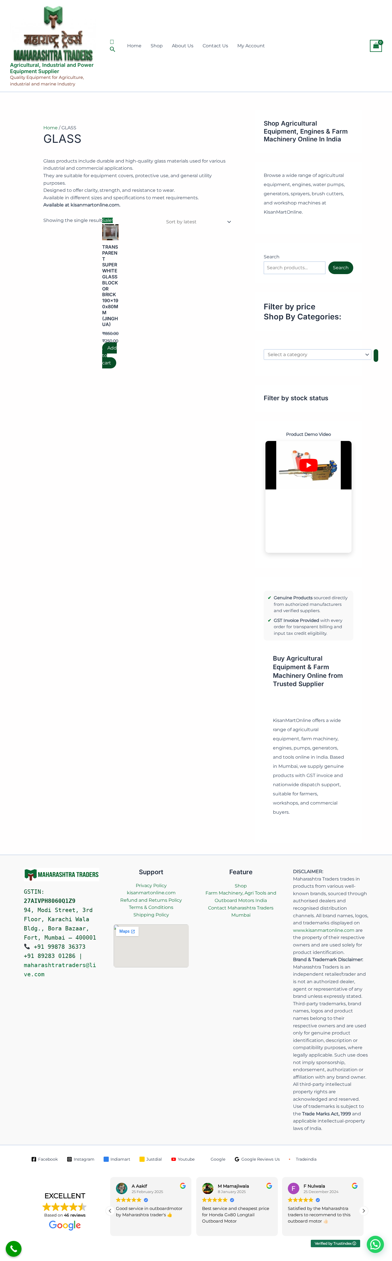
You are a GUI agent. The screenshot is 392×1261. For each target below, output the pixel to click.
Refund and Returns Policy (151, 900)
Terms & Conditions (151, 907)
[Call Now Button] (14, 1249)
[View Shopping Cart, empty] (376, 46)
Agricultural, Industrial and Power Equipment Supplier (52, 68)
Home (134, 45)
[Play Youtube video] (308, 465)
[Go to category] (376, 355)
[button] (113, 46)
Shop (157, 45)
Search (272, 256)
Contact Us (215, 45)
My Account (251, 45)
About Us (182, 45)
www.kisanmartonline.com (323, 930)
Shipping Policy (151, 915)
